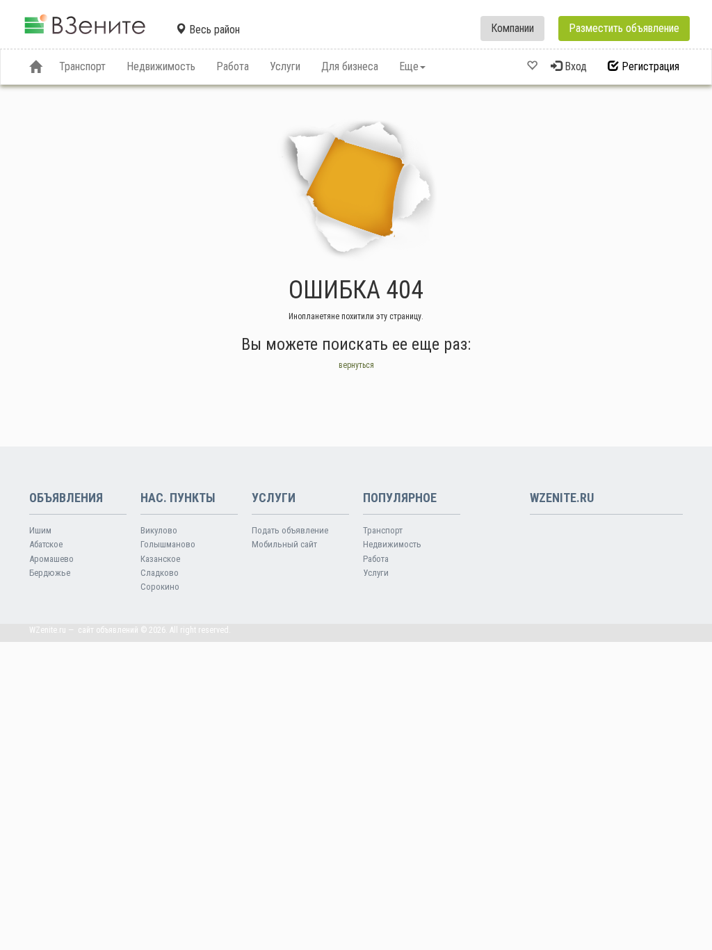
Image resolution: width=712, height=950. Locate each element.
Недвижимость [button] (161, 66)
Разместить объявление (624, 28)
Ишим (40, 530)
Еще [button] (409, 66)
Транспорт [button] (82, 66)
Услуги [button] (285, 66)
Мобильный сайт (284, 544)
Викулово (158, 530)
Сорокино (159, 586)
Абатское (46, 544)
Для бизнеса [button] (349, 66)
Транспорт (383, 530)
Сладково (159, 572)
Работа (376, 559)
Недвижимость (392, 544)
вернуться (356, 365)
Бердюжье (49, 572)
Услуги (376, 572)
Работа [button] (232, 66)
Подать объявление (290, 530)
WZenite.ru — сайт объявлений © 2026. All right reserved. (130, 630)
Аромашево (51, 559)
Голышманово (167, 544)
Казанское (160, 559)
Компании (512, 28)
